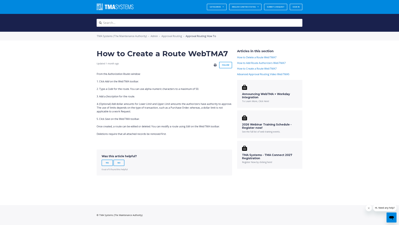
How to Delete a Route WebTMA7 (256, 57)
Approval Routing (171, 36)
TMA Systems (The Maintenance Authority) (122, 36)
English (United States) (244, 7)
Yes (107, 163)
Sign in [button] (296, 7)
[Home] (115, 7)
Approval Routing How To (201, 36)
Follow (225, 65)
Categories (215, 7)
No (119, 163)
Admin (154, 36)
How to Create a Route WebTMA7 (256, 68)
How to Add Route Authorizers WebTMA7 (261, 63)
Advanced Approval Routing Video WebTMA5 (263, 74)
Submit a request (275, 7)
